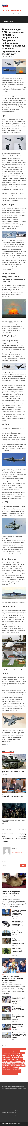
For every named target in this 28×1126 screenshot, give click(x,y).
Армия (3, 26)
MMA (4, 1049)
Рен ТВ (4, 1063)
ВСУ (24, 1049)
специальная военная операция (10, 1073)
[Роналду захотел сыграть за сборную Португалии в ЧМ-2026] (6, 1011)
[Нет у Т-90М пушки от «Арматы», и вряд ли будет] (14, 769)
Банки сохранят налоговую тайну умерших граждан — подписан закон (17, 951)
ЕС (8, 1055)
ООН (21, 1059)
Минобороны (15, 1057)
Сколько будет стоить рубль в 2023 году (18, 931)
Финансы (4, 889)
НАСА (8, 1059)
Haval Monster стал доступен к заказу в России (17, 1026)
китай (19, 1069)
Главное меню (8, 21)
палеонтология (16, 1071)
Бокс (21, 1049)
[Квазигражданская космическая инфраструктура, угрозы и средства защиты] (14, 793)
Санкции (23, 1063)
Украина (13, 1065)
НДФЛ (17, 1059)
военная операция (7, 1069)
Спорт (3, 974)
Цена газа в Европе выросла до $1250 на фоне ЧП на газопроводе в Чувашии (19, 1017)
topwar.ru (9, 744)
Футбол (23, 1065)
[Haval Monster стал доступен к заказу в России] (6, 1029)
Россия (13, 1063)
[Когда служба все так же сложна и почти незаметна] (14, 818)
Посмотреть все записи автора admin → (17, 852)
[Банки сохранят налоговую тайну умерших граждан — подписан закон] (6, 953)
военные (15, 1069)
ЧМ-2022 (9, 1067)
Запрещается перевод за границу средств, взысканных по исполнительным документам (19, 913)
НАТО (13, 1059)
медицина (9, 1071)
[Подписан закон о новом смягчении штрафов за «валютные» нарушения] (14, 887)
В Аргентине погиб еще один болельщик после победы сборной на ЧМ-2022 (18, 999)
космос (4, 1071)
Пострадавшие (18, 1061)
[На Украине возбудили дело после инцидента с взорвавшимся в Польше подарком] (6, 1037)
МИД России (18, 1055)
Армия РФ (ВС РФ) (11, 1049)
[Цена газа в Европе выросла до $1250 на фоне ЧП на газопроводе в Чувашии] (6, 1020)
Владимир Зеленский (14, 1051)
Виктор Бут (5, 1051)
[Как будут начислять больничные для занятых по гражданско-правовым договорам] (6, 944)
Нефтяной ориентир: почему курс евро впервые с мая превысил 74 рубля (18, 923)
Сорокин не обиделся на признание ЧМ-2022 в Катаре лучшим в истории (12, 978)
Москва (21, 1057)
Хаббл (4, 1067)
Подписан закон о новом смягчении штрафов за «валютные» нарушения (11, 893)
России (9, 1063)
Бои (17, 1049)
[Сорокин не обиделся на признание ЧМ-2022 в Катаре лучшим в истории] (14, 973)
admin (10, 56)
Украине (18, 1065)
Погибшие (5, 1061)
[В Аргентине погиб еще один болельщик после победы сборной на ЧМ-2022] (6, 1002)
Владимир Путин (6, 1053)
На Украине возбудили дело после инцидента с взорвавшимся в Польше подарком (19, 1035)
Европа (12, 1055)
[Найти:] (14, 865)
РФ (23, 1061)
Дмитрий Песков (21, 1053)
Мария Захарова (6, 1057)
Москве (4, 1059)
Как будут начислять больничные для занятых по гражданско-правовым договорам (19, 941)
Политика (11, 1061)
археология (15, 1067)
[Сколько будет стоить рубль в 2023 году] (6, 936)
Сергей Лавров (6, 1065)
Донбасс (4, 1055)
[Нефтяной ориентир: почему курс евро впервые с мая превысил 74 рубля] (6, 926)
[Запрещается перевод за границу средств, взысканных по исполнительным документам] (6, 915)
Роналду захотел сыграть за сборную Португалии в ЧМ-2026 (18, 1008)
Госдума (14, 1053)
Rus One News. (12, 10)
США (18, 1063)
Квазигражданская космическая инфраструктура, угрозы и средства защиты (12, 796)
